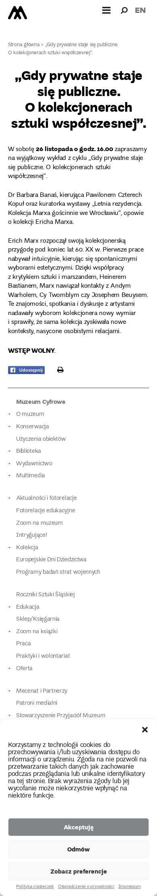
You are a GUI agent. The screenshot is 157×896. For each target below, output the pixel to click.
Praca (23, 644)
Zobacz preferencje (78, 871)
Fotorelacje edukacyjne (45, 511)
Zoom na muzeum (39, 523)
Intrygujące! (31, 535)
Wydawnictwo (34, 464)
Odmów (78, 849)
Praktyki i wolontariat (43, 656)
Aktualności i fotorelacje (46, 498)
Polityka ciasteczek (35, 887)
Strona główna (24, 45)
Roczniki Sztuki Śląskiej (45, 595)
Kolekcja (27, 548)
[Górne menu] (107, 10)
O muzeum (30, 414)
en (140, 10)
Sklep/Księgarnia (38, 619)
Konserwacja (32, 427)
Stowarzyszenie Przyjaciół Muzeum (60, 716)
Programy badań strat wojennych (58, 572)
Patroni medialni (36, 703)
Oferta (24, 669)
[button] (145, 730)
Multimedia (30, 476)
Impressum (129, 887)
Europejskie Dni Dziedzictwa (51, 560)
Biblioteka (28, 451)
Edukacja (27, 607)
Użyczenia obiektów (41, 439)
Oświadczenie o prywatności (86, 887)
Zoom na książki (36, 632)
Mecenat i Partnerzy (41, 691)
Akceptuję (79, 826)
